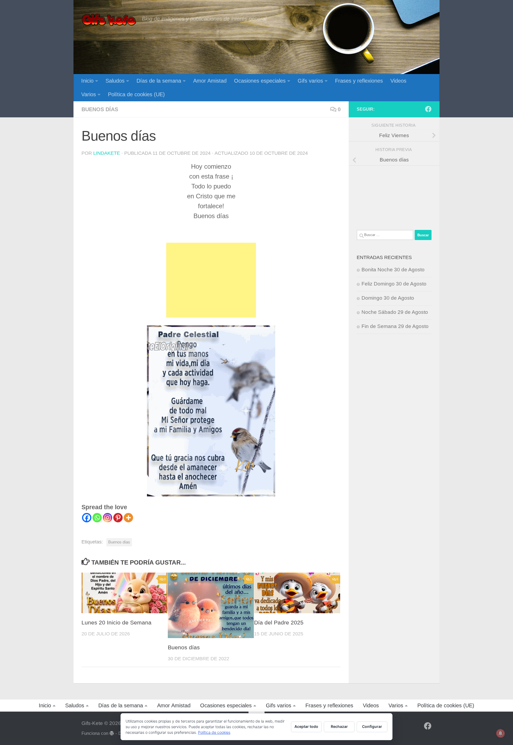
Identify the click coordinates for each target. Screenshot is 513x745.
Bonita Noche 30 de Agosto (393, 269)
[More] (128, 517)
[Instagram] (107, 517)
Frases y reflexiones (359, 81)
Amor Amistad (210, 81)
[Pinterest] (118, 517)
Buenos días (99, 109)
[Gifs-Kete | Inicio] (109, 20)
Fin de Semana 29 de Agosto (395, 326)
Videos (398, 81)
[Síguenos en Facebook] (428, 109)
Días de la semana (159, 81)
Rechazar (339, 726)
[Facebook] (86, 517)
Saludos (115, 81)
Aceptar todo (306, 726)
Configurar (372, 726)
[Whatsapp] (97, 517)
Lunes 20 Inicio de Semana (116, 622)
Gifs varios (310, 81)
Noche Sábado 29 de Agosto (395, 312)
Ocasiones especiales (260, 81)
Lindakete (106, 153)
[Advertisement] (211, 280)
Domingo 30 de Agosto (388, 298)
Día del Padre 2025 (279, 622)
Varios (88, 94)
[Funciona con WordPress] (112, 733)
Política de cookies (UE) (136, 94)
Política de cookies (214, 732)
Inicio (87, 81)
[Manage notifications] (500, 733)
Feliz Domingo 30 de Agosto (394, 284)
